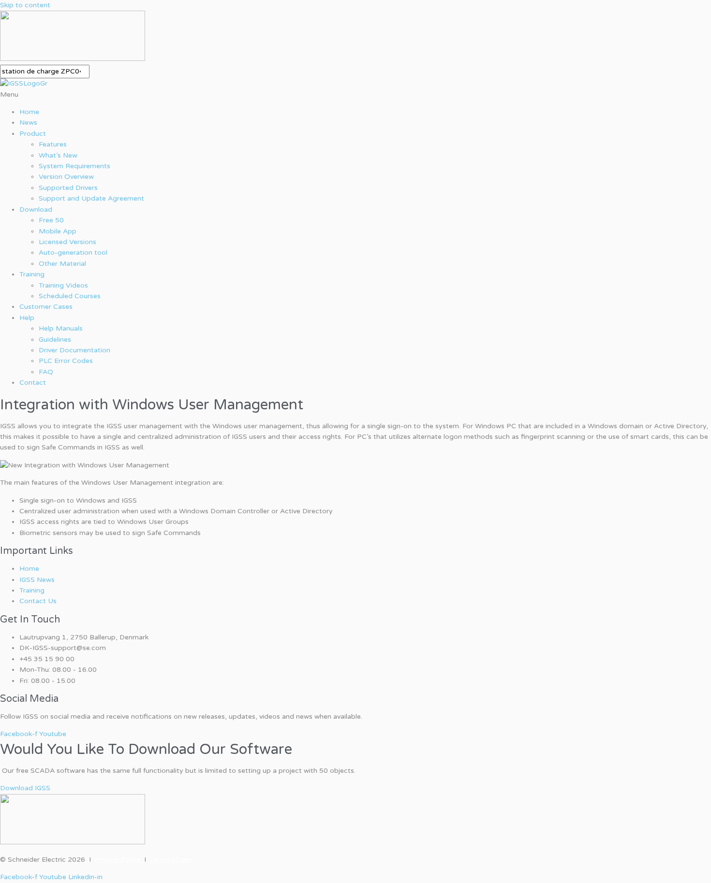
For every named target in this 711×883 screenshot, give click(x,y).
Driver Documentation (74, 350)
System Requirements (74, 166)
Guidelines (55, 339)
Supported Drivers (68, 188)
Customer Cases (46, 307)
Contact (32, 382)
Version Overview (66, 177)
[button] (355, 94)
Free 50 (51, 220)
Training (31, 274)
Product (32, 134)
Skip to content (25, 5)
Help (26, 318)
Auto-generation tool (73, 252)
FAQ (46, 372)
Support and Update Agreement (91, 198)
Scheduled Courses (70, 296)
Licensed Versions (67, 242)
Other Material (62, 264)
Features (53, 144)
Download (35, 209)
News (28, 122)
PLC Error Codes (66, 361)
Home (29, 112)
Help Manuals (61, 328)
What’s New (58, 155)
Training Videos (63, 285)
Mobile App (57, 231)
